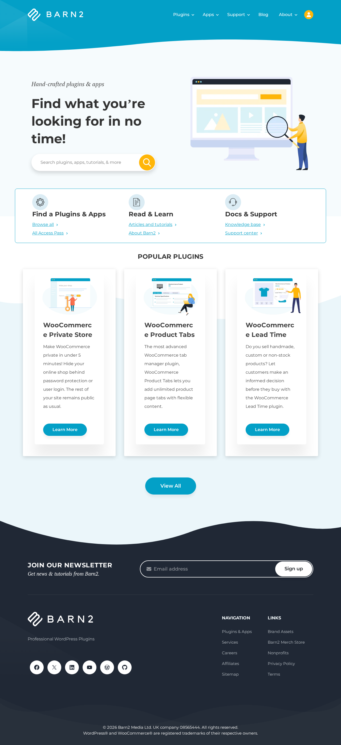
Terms (274, 674)
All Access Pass (48, 233)
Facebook (37, 667)
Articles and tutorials (150, 224)
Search (147, 162)
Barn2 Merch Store (286, 642)
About (286, 14)
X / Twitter (54, 667)
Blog (263, 14)
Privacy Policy (281, 663)
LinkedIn (72, 667)
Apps (208, 14)
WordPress (107, 667)
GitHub (125, 667)
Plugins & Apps (237, 631)
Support (236, 14)
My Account (308, 14)
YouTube (89, 667)
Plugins (181, 14)
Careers (229, 652)
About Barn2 (142, 233)
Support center (241, 233)
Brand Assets (280, 631)
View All (170, 486)
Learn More (65, 429)
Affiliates (230, 663)
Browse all (43, 224)
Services (230, 642)
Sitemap (230, 674)
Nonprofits (278, 652)
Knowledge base (243, 224)
